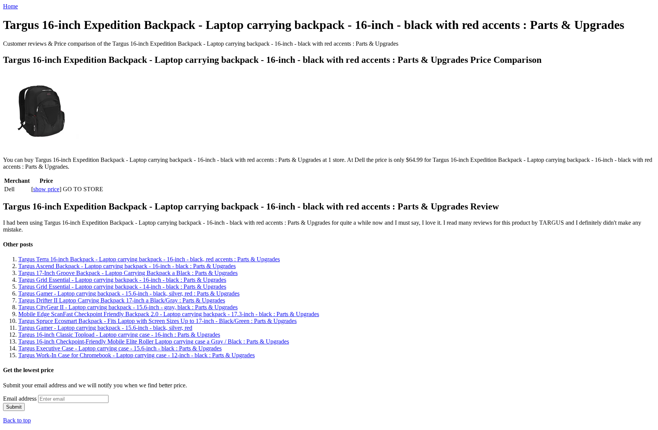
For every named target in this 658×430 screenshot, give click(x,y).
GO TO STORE (83, 189)
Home (10, 6)
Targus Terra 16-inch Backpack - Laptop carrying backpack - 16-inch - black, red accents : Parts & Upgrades (149, 259)
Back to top (17, 420)
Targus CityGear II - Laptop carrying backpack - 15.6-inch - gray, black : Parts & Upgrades (128, 307)
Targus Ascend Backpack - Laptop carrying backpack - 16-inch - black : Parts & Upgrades (127, 266)
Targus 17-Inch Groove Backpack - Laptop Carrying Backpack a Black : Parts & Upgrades (128, 273)
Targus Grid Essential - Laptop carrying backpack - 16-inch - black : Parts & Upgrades (122, 280)
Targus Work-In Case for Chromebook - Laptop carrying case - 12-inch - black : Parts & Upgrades (136, 355)
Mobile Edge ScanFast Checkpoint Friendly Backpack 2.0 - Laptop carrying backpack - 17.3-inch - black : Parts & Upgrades (168, 314)
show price (46, 189)
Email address (20, 398)
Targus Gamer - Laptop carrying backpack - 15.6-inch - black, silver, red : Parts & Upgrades (129, 293)
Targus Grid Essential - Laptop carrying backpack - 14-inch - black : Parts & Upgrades (122, 286)
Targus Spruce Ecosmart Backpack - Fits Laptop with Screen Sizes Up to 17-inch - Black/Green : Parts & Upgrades (157, 321)
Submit (14, 407)
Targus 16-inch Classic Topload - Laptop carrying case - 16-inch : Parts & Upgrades (119, 334)
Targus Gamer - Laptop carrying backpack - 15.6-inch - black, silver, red (105, 327)
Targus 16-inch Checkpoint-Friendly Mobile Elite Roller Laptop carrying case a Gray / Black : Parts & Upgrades (153, 341)
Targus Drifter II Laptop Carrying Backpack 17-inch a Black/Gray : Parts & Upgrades (121, 300)
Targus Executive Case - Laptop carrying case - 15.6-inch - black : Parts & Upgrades (120, 348)
